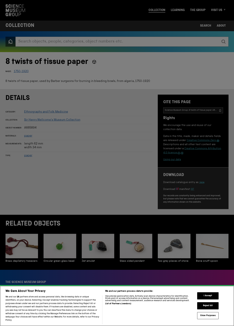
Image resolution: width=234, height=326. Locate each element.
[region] (117, 306)
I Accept (208, 296)
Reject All (208, 306)
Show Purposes (208, 315)
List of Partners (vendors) (118, 304)
